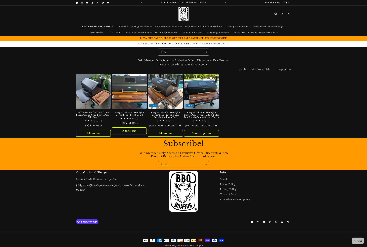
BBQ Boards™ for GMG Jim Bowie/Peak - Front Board (129, 113)
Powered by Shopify (194, 246)
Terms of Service (229, 194)
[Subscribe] (206, 52)
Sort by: (243, 69)
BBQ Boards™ (178, 246)
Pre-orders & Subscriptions (235, 199)
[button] (99, 27)
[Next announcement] (225, 2)
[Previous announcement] (141, 2)
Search (224, 179)
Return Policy (228, 184)
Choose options (201, 133)
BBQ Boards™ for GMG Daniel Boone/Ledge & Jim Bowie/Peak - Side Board (93, 115)
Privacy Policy (228, 189)
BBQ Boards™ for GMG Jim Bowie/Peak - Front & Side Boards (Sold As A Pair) (165, 115)
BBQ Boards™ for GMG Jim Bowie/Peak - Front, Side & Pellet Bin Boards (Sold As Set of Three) (201, 115)
